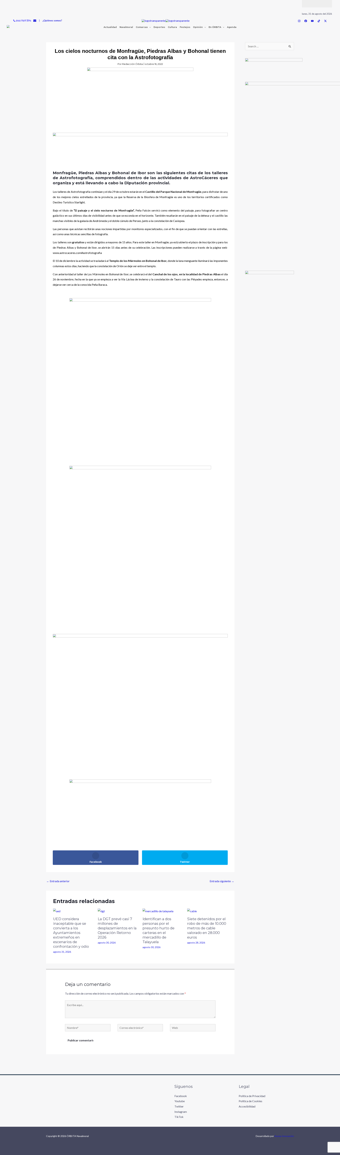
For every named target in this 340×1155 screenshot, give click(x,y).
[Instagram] (299, 21)
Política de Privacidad (252, 1096)
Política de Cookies (250, 1101)
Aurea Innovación (284, 1136)
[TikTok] (319, 21)
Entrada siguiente (222, 881)
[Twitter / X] (325, 21)
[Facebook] (305, 21)
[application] (149, 27)
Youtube (179, 1101)
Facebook (180, 1096)
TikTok (178, 1116)
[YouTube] (312, 21)
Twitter (179, 1106)
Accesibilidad (247, 1106)
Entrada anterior (58, 881)
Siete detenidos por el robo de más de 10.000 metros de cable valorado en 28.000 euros (206, 928)
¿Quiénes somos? (52, 20)
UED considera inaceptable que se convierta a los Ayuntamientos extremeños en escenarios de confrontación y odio (71, 933)
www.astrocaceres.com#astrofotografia (77, 252)
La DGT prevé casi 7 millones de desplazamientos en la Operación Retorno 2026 (117, 928)
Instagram (180, 1111)
